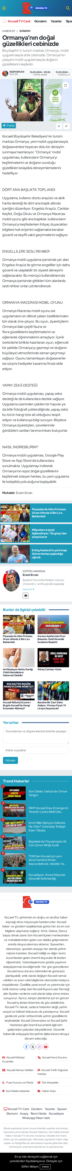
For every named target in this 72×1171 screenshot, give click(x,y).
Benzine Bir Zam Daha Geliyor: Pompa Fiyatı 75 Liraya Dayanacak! (52, 705)
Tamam (45, 1167)
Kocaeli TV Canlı (18, 21)
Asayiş (24, 1113)
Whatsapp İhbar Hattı (36, 1118)
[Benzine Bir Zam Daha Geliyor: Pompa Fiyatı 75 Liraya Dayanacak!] (53, 690)
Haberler (8, 31)
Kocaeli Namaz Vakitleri (20, 1070)
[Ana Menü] (4, 8)
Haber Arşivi (49, 1091)
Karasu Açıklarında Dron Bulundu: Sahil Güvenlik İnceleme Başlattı (51, 639)
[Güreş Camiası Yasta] (53, 657)
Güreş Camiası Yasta (49, 669)
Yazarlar (56, 21)
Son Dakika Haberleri (18, 1091)
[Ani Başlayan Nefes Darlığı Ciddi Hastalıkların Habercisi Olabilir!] (19, 657)
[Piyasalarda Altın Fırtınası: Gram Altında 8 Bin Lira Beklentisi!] (19, 624)
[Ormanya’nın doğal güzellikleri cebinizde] (36, 100)
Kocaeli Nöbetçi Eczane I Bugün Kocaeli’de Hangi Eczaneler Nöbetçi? (17, 705)
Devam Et (27, 589)
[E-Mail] (25, 596)
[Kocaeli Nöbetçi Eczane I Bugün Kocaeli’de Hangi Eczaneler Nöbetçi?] (19, 690)
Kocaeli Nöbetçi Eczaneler (13, 1059)
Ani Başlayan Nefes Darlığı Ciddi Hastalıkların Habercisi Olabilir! (18, 672)
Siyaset (62, 1109)
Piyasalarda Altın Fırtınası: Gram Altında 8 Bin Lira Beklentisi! (18, 639)
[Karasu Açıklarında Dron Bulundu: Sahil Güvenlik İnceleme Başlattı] (53, 624)
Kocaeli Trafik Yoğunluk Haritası (53, 1072)
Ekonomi (12, 1113)
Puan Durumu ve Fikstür (20, 1082)
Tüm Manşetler (50, 1082)
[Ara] (68, 8)
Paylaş (11, 125)
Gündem (40, 21)
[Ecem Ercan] (11, 580)
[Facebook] (26, 1047)
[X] (33, 1047)
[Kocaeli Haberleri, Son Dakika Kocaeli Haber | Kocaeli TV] (36, 8)
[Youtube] (46, 1047)
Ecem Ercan (30, 575)
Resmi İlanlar (39, 1113)
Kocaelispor (56, 1113)
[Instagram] (39, 1047)
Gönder (10, 760)
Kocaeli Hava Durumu (54, 1057)
